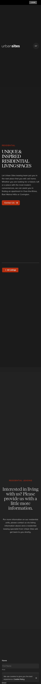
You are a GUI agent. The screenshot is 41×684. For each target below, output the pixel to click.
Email (4, 683)
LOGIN (33, 2)
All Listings (11, 270)
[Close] (36, 678)
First (3, 670)
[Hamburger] (36, 46)
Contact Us (9, 202)
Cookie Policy (19, 679)
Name (4, 660)
